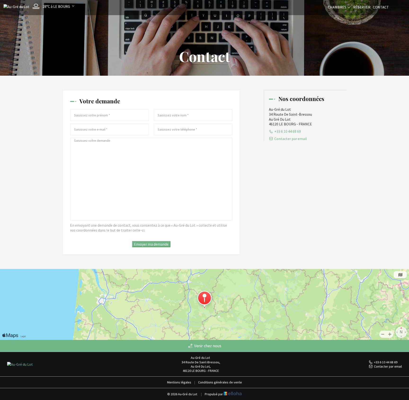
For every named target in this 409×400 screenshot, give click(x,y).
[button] (52, 6)
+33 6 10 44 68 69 (385, 362)
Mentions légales (179, 382)
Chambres (337, 7)
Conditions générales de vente (220, 382)
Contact (381, 7)
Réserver (361, 7)
